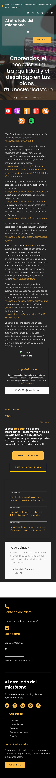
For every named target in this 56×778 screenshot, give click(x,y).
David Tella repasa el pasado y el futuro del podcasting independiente (27, 498)
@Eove (8, 307)
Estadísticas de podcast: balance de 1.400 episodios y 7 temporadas (26, 513)
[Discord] (37, 390)
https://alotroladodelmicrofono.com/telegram (27, 301)
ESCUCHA (42, 39)
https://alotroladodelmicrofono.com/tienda (25, 201)
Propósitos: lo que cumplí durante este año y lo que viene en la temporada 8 (28, 528)
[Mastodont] (23, 390)
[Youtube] (30, 390)
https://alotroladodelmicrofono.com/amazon (26, 218)
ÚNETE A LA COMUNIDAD (28, 467)
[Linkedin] (34, 390)
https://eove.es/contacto (23, 279)
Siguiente (44, 422)
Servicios (30, 245)
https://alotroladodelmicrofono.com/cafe (24, 191)
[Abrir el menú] (28, 32)
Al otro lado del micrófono (19, 23)
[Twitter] (16, 390)
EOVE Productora (26, 383)
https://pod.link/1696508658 (19, 141)
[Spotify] (27, 390)
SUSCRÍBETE (15, 765)
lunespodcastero (12, 409)
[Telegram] (19, 390)
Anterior (8, 416)
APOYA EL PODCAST (28, 455)
